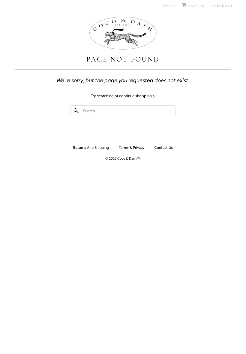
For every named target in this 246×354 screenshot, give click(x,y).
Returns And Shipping (91, 148)
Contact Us (163, 148)
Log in (169, 6)
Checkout (222, 6)
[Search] (76, 110)
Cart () (196, 6)
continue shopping (136, 96)
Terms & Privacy (131, 148)
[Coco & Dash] (123, 34)
